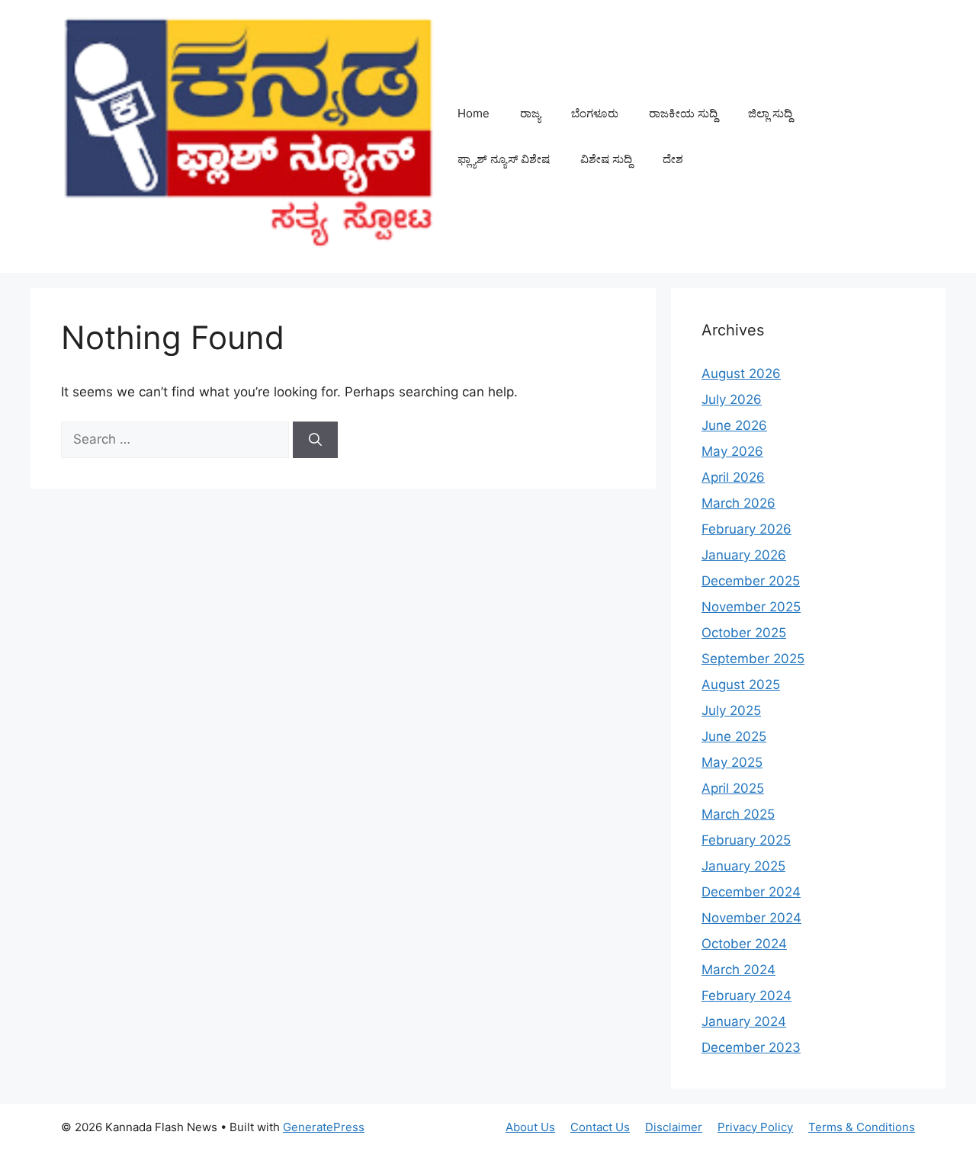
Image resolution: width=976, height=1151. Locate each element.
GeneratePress (323, 1127)
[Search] (315, 440)
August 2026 (741, 373)
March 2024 (738, 969)
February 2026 (746, 529)
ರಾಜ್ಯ (530, 113)
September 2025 (753, 658)
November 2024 (751, 917)
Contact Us (600, 1127)
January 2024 (744, 1021)
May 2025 (732, 762)
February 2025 (746, 840)
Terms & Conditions (861, 1127)
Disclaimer (673, 1127)
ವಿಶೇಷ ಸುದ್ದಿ (606, 159)
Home (474, 113)
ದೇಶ (673, 159)
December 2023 (751, 1047)
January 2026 (744, 555)
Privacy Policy (755, 1127)
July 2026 (732, 399)
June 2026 (734, 425)
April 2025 (733, 788)
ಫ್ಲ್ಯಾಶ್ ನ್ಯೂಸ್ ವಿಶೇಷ (504, 159)
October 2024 (744, 943)
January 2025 (743, 866)
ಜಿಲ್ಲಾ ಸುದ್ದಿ (770, 113)
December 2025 (751, 580)
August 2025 (741, 684)
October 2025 (744, 632)
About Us (530, 1127)
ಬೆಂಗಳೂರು (594, 113)
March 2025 (738, 814)
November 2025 (751, 606)
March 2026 (738, 503)
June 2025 (734, 736)
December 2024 (751, 891)
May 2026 (732, 451)
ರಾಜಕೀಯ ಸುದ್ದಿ (683, 113)
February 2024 (746, 995)
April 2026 (733, 477)
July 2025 (731, 710)
